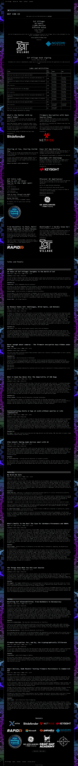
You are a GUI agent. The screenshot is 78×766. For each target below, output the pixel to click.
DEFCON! (50, 16)
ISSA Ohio (36, 751)
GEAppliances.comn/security (46, 192)
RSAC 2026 (42, 751)
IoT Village (8, 1)
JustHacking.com (15, 188)
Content (31, 1)
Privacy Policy (31, 761)
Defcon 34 (15, 1)
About (20, 1)
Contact (26, 1)
